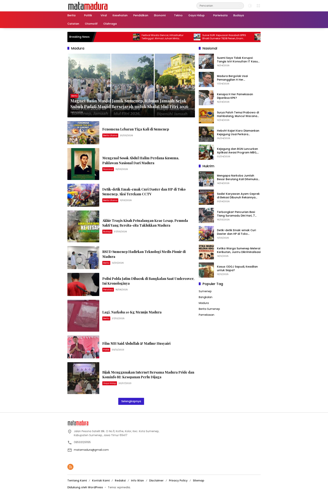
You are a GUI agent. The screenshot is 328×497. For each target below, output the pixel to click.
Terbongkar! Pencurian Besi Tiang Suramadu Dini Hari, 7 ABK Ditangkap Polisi (236, 214)
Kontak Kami (101, 480)
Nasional (108, 169)
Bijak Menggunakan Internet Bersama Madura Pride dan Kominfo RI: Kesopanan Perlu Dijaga (148, 374)
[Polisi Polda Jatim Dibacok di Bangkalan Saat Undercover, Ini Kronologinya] (83, 284)
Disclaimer (156, 480)
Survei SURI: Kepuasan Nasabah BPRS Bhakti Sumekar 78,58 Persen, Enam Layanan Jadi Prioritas (208, 37)
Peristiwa (108, 289)
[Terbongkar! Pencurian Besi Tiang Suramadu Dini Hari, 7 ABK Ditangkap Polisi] (206, 215)
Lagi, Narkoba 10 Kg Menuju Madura (132, 312)
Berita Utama (110, 135)
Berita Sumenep (209, 309)
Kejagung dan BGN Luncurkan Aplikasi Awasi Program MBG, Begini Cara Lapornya (237, 151)
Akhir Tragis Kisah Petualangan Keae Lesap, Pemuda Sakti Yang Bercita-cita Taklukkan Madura (145, 223)
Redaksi (120, 480)
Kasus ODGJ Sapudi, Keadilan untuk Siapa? (237, 268)
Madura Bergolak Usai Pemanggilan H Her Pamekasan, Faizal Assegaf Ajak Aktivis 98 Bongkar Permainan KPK (236, 78)
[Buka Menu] (258, 5)
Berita (74, 95)
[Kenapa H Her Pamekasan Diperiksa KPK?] (206, 97)
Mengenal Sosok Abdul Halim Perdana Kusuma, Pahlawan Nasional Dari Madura (140, 160)
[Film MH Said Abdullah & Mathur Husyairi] (83, 346)
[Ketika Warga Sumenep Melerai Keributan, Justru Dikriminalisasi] (206, 251)
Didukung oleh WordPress (85, 487)
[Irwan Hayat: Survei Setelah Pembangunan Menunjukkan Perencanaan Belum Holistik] (241, 37)
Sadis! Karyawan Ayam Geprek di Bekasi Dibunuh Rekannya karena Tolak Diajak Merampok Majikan (238, 195)
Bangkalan (205, 297)
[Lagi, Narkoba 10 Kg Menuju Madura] (83, 316)
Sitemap (198, 480)
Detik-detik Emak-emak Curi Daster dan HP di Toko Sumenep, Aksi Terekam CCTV (143, 191)
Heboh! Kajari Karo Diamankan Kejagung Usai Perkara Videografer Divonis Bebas (238, 132)
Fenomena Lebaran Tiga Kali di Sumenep (135, 129)
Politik (106, 349)
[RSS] (70, 467)
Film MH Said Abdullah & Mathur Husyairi (136, 343)
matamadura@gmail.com (91, 450)
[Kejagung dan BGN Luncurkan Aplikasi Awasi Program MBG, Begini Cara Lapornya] (206, 152)
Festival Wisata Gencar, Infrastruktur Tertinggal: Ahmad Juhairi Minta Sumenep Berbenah (146, 37)
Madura (204, 303)
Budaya (107, 231)
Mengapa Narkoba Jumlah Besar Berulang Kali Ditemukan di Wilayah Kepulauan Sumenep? (238, 177)
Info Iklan (137, 480)
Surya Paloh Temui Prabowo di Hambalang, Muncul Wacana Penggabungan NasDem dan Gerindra (238, 114)
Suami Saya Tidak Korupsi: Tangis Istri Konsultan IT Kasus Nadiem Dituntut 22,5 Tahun (238, 60)
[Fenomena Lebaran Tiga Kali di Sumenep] (83, 132)
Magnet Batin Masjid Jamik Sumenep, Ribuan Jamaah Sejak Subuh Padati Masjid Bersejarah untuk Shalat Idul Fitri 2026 (129, 103)
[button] (240, 5)
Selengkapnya (131, 401)
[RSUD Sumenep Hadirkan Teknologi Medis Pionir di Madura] (83, 257)
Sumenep (205, 291)
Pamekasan (206, 315)
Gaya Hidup (109, 383)
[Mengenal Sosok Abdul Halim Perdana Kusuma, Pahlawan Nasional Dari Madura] (83, 164)
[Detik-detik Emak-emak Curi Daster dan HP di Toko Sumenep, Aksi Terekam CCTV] (83, 195)
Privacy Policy (178, 480)
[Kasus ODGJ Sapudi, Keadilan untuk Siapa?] (206, 270)
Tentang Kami (77, 480)
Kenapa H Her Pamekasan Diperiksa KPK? (235, 96)
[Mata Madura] (88, 5)
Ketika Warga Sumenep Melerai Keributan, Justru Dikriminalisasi (239, 250)
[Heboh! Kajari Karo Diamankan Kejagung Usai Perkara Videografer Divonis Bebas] (206, 134)
